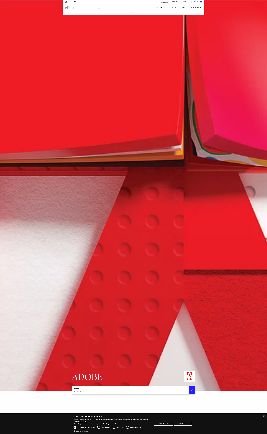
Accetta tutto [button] (163, 424)
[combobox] (264, 416)
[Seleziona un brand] (99, 7)
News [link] (174, 7)
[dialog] (133, 423)
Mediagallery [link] (196, 7)
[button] (112, 431)
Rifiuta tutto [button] (183, 424)
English (185, 2)
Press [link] (183, 7)
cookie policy (82, 422)
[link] (197, 2)
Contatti (175, 2)
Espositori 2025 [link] (160, 7)
